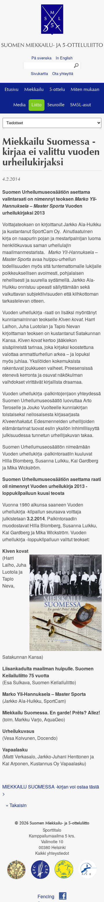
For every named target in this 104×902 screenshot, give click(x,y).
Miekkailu (34, 89)
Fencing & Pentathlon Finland (49, 896)
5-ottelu (57, 89)
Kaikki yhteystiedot (52, 853)
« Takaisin (16, 805)
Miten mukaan (85, 89)
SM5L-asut (80, 105)
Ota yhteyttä (62, 73)
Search (76, 65)
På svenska (41, 58)
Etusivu (11, 89)
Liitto (36, 105)
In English (64, 58)
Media (19, 105)
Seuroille (55, 105)
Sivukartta (39, 73)
